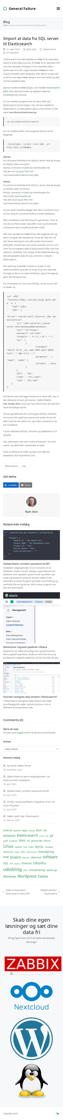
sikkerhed (36, 857)
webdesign (51, 870)
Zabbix (43, 876)
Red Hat (25, 857)
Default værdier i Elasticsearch (47, 892)
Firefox (42, 836)
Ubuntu (39, 862)
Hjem (5, 25)
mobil (31, 846)
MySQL (39, 846)
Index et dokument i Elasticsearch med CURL (16, 892)
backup (32, 830)
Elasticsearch (49, 49)
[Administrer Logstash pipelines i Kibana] (31, 617)
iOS (28, 840)
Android (7, 830)
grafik (5, 841)
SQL (24, 465)
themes (27, 863)
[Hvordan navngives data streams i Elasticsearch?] (31, 677)
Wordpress (26, 876)
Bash (39, 830)
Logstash (18, 847)
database (9, 836)
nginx (17, 852)
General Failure (22, 8)
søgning (17, 864)
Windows (9, 876)
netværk (49, 846)
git (51, 836)
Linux (8, 846)
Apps (25, 830)
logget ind (22, 732)
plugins (15, 857)
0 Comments (13, 52)
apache (17, 830)
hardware (13, 840)
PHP (6, 857)
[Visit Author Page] (31, 501)
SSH (11, 863)
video (25, 870)
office (23, 852)
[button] (58, 8)
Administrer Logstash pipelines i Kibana (25, 647)
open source (32, 852)
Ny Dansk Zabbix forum (19, 765)
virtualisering (37, 870)
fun (47, 836)
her (48, 167)
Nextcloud (8, 851)
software (50, 856)
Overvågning (46, 851)
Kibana (47, 840)
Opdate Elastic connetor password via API (26, 563)
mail (25, 847)
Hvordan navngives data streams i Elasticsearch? (30, 696)
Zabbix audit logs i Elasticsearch (23, 816)
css (45, 830)
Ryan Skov (31, 49)
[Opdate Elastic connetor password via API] (31, 544)
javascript (36, 840)
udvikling (12, 869)
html (22, 840)
